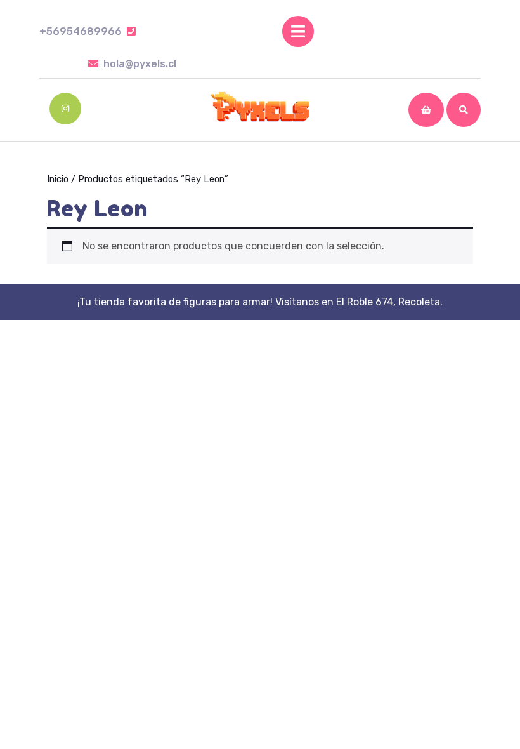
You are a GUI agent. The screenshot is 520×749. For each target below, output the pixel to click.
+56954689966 (87, 31)
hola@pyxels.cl (139, 64)
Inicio (57, 179)
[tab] (298, 31)
